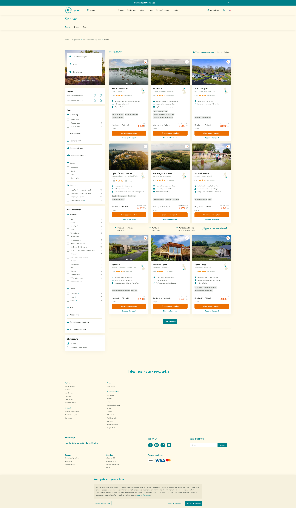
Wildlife (109, 398)
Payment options (70, 464)
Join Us (175, 10)
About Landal (110, 458)
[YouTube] (169, 447)
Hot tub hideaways (112, 424)
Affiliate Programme (112, 464)
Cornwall (67, 390)
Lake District (69, 399)
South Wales (111, 386)
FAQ (73, 443)
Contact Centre (91, 443)
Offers (141, 10)
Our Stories (110, 395)
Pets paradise (111, 415)
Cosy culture (111, 428)
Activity (109, 408)
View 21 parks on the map (85, 81)
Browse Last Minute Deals (145, 3)
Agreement (68, 461)
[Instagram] (156, 447)
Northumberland (70, 386)
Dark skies (110, 421)
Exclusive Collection (113, 405)
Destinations (131, 10)
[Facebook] (150, 447)
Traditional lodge (112, 418)
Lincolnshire (69, 393)
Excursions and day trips (92, 40)
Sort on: (220, 52)
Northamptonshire (70, 403)
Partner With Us (111, 461)
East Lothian (68, 418)
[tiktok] (163, 447)
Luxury (150, 10)
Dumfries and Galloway (72, 411)
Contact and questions (72, 458)
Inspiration (76, 40)
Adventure (110, 402)
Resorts (120, 10)
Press (108, 468)
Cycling (109, 411)
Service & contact (162, 10)
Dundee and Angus (71, 415)
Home (67, 40)
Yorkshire (68, 396)
